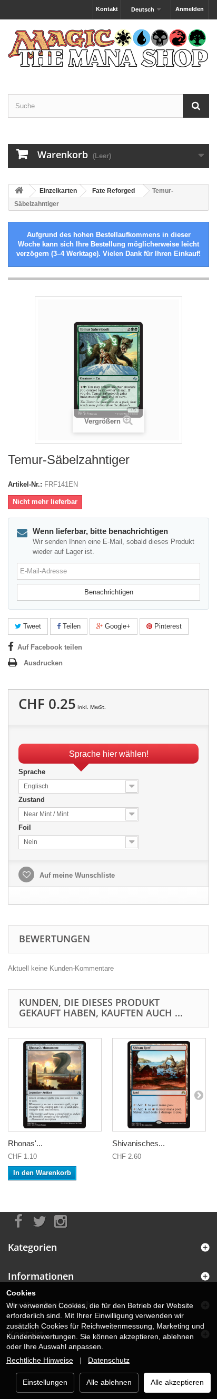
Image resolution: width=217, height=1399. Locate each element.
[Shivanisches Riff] (159, 1084)
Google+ (117, 626)
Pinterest (167, 626)
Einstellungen (45, 1382)
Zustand (32, 800)
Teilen (71, 626)
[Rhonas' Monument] (55, 1084)
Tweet (31, 626)
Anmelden (189, 9)
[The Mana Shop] (108, 47)
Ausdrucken (43, 663)
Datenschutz (109, 1360)
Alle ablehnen (109, 1382)
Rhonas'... (25, 1143)
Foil (25, 827)
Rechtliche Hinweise (39, 1360)
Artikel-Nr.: (25, 484)
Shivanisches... (138, 1143)
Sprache (32, 772)
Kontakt (107, 9)
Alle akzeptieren (177, 1382)
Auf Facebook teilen (49, 647)
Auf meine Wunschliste (76, 875)
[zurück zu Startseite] (19, 191)
